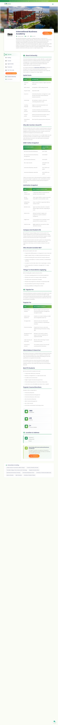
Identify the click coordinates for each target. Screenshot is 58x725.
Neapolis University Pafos (34, 470)
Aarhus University (10, 475)
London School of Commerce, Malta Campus (16, 467)
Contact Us (35, 456)
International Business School (28, 472)
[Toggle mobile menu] (53, 4)
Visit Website (9, 79)
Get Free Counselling (47, 33)
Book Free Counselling (12, 73)
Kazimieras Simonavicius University (13, 472)
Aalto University (19, 475)
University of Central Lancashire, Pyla (43, 472)
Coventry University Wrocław (32, 467)
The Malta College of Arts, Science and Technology (17, 470)
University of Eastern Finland (29, 475)
